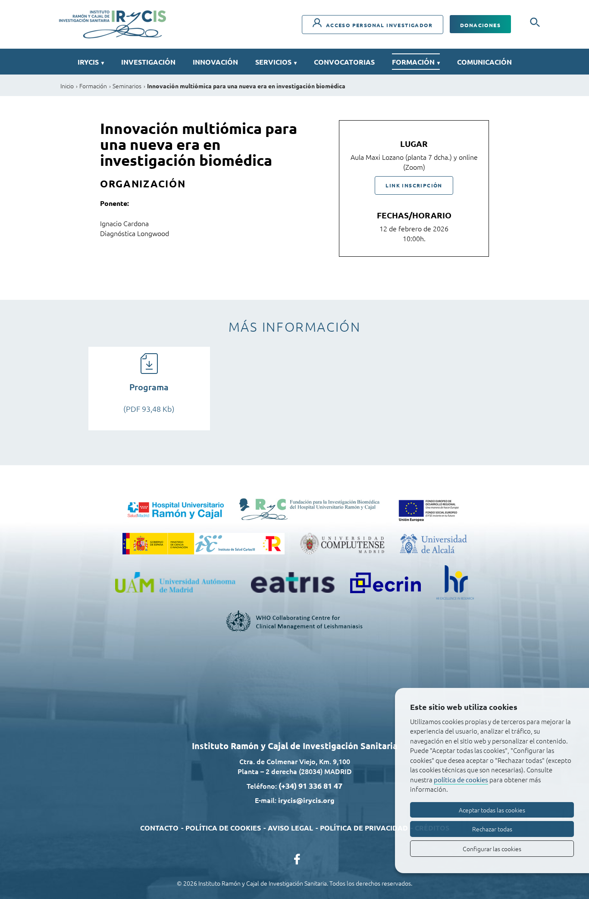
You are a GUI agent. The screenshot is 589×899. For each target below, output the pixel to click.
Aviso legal (290, 827)
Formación (416, 61)
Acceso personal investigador (378, 25)
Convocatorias (344, 61)
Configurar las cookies (492, 848)
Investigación (148, 61)
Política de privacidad (364, 827)
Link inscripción (413, 185)
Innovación (215, 61)
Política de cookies (223, 827)
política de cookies (461, 779)
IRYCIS (91, 61)
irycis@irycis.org (306, 800)
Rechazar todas (492, 828)
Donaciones (480, 25)
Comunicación (484, 61)
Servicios (276, 61)
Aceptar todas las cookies (492, 810)
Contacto (159, 827)
